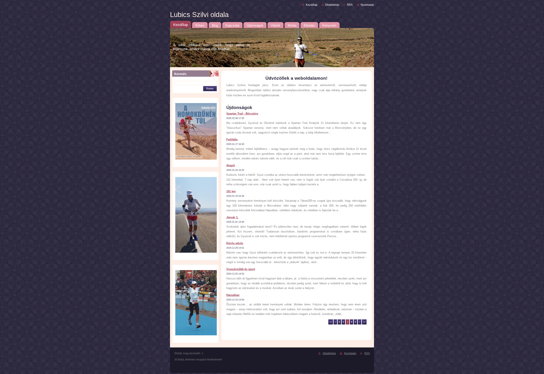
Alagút (230, 165)
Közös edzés (234, 243)
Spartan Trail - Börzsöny (242, 113)
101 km (231, 191)
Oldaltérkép (332, 4)
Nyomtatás (367, 4)
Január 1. (232, 217)
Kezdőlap (311, 4)
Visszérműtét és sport (240, 269)
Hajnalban (232, 295)
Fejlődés (232, 139)
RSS (350, 4)
